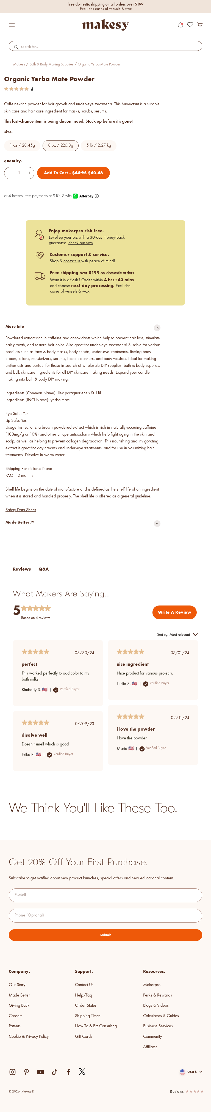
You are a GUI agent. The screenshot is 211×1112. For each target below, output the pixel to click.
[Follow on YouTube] (40, 1072)
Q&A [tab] (43, 569)
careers (16, 1016)
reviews (177, 1092)
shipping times (88, 1016)
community (152, 1036)
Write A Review (174, 612)
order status (85, 1005)
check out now (80, 243)
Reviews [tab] (22, 569)
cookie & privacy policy (29, 1036)
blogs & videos (156, 1005)
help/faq (83, 995)
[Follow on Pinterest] (26, 1072)
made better (19, 995)
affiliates (150, 1047)
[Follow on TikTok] (54, 1072)
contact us (72, 261)
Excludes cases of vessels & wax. (106, 9)
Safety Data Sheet (20, 510)
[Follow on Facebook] (68, 1072)
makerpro (151, 985)
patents (15, 1026)
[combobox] (105, 47)
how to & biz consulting (96, 1026)
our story (17, 985)
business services (158, 1026)
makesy (19, 64)
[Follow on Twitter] (82, 1071)
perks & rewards (157, 995)
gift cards (83, 1036)
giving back (19, 1005)
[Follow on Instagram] (12, 1072)
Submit (105, 935)
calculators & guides (161, 1016)
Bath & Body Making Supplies (51, 64)
